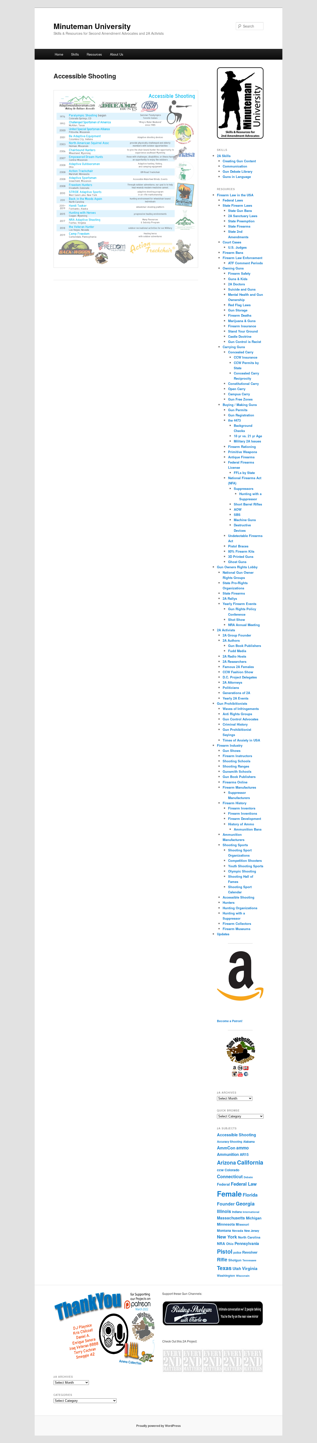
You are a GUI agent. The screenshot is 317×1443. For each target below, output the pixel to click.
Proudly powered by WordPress (158, 1425)
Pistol (224, 1251)
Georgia (245, 1203)
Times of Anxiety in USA (241, 740)
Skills (75, 54)
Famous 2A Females (238, 666)
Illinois (224, 1211)
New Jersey (251, 1231)
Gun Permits (237, 409)
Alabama (249, 1142)
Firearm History (234, 803)
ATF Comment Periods (245, 263)
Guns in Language (237, 176)
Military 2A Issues (247, 441)
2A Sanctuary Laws (242, 215)
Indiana (237, 1212)
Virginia (249, 1268)
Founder (226, 1204)
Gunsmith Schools (237, 771)
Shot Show (236, 619)
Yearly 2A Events (235, 698)
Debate (248, 1177)
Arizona (226, 1162)
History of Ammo (241, 824)
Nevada (237, 1230)
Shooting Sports (235, 844)
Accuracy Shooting (229, 1142)
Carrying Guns (234, 346)
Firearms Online (235, 782)
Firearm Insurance (242, 326)
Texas (224, 1268)
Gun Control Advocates (240, 719)
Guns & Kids (237, 278)
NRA (221, 1243)
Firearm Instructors (237, 755)
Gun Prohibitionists (232, 703)
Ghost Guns (237, 561)
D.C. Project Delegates (240, 677)
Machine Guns (245, 519)
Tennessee (249, 1260)
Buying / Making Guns (240, 404)
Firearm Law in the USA (235, 195)
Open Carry (236, 388)
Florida (250, 1195)
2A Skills (224, 155)
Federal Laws (233, 200)
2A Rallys (230, 598)
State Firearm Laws (237, 205)
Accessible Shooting (238, 897)
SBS (237, 514)
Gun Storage (237, 310)
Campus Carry (239, 394)
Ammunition (228, 1154)
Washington (226, 1275)
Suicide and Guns (242, 289)
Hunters (229, 902)
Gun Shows (231, 750)
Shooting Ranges (236, 766)
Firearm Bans (233, 252)
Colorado (232, 1169)
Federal (223, 1184)
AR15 (244, 1154)
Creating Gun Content (239, 161)
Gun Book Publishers (244, 645)
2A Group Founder (237, 635)
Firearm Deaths (239, 315)
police (237, 1252)
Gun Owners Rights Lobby (237, 567)
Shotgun (234, 1260)
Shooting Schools (236, 761)
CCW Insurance (245, 357)
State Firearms (239, 226)
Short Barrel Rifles (248, 504)
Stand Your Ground (243, 331)
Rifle (222, 1259)
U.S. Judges (237, 247)
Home (59, 54)
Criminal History (235, 724)
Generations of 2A (236, 692)
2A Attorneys (232, 682)
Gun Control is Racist (244, 341)
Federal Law (244, 1183)
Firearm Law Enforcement (242, 257)
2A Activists (226, 630)
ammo (242, 1147)
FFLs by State (244, 472)
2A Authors (231, 640)
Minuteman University (92, 26)
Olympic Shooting (242, 871)
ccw (220, 1169)
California (250, 1162)
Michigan (254, 1217)
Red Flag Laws (239, 304)
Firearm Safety (239, 273)
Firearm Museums (236, 928)
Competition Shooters (245, 860)
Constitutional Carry (243, 383)
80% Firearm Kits (241, 551)
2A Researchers (234, 661)
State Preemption (241, 221)
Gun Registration (241, 415)
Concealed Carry (240, 352)
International (251, 1212)
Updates (223, 934)
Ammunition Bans (248, 829)
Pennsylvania (247, 1243)
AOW (237, 509)
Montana (224, 1230)
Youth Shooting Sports (245, 866)
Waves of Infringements (241, 708)
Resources (94, 54)
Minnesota (226, 1224)
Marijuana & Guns (242, 320)
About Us (116, 54)
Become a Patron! (229, 1021)
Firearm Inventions (242, 813)
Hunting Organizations (240, 908)
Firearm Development (244, 818)
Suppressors (243, 488)
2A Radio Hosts (234, 656)
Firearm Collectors (237, 923)
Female (229, 1193)
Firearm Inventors (241, 808)
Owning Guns (233, 268)
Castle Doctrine (239, 336)
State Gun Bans (240, 210)
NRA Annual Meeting (244, 624)
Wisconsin (243, 1275)
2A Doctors (236, 284)
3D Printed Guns (240, 556)
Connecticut (230, 1176)
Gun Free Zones (240, 399)
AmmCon (226, 1148)
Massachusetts (231, 1218)
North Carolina (249, 1237)
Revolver (250, 1252)
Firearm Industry (229, 745)
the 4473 (234, 420)
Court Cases (232, 242)
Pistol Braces (238, 546)
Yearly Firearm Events (239, 603)
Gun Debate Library (237, 171)
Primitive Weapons (242, 451)
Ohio (230, 1243)
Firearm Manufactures (239, 787)
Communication (235, 166)
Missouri (242, 1224)
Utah (237, 1268)
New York (227, 1237)
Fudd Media (237, 650)
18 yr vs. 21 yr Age (248, 436)
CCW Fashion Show (238, 672)
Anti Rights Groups (237, 713)
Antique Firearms (241, 457)
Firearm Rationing (242, 446)
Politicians (231, 687)
